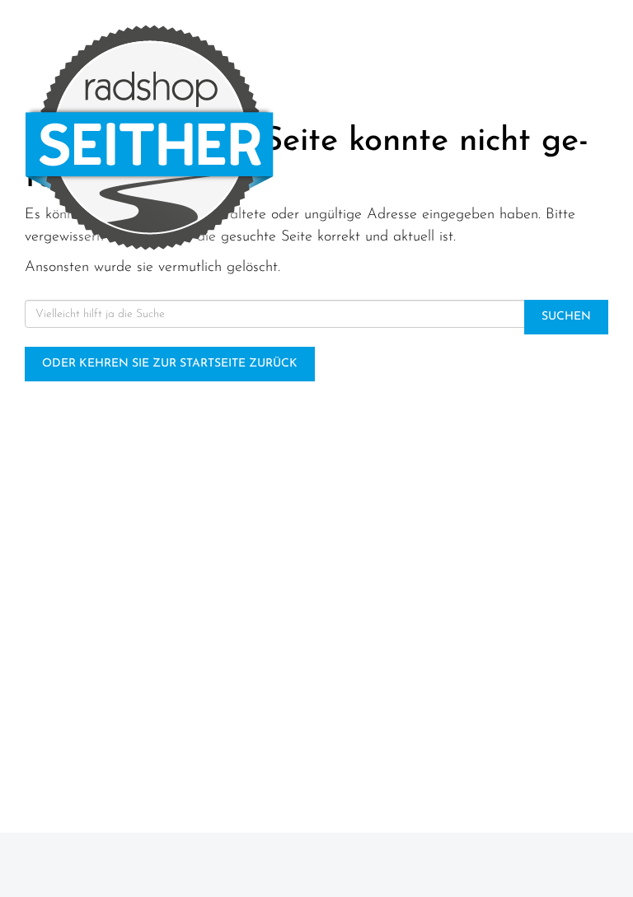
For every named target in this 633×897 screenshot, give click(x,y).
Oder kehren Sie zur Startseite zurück (170, 363)
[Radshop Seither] (158, 137)
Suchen (566, 317)
